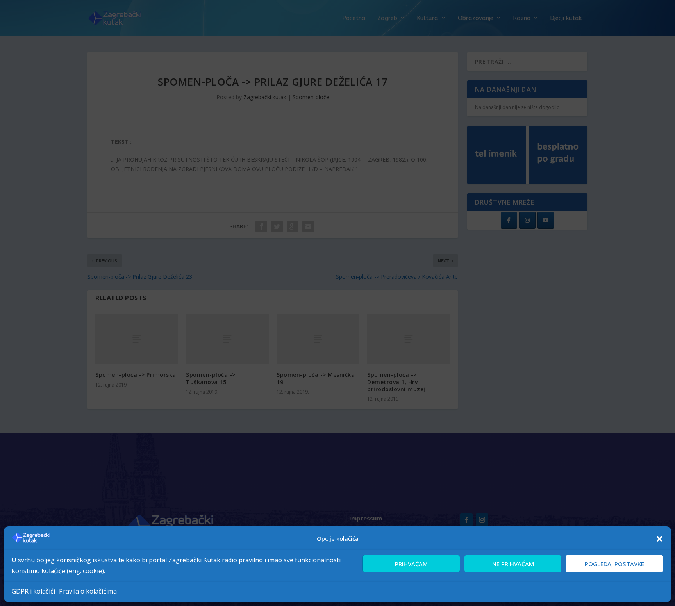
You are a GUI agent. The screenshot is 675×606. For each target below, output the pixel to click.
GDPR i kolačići (33, 591)
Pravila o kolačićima (88, 591)
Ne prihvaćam (513, 563)
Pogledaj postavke (614, 563)
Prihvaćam (411, 563)
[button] (659, 539)
